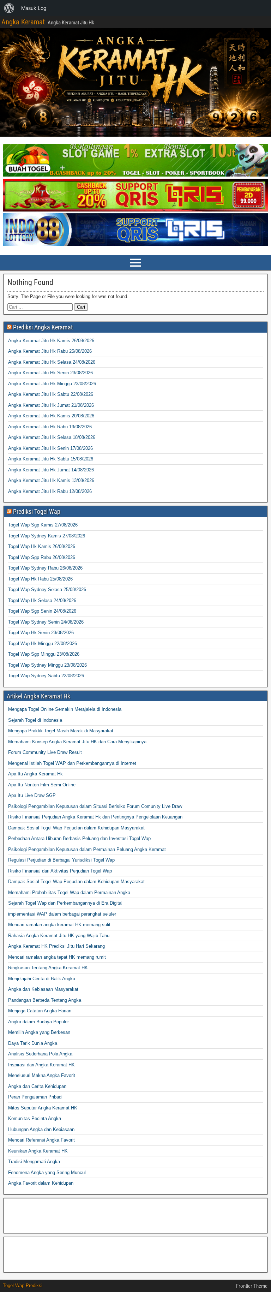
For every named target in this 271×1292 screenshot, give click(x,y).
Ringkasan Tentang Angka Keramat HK (48, 967)
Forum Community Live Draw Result (45, 752)
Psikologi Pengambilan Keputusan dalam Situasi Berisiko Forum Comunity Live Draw (95, 806)
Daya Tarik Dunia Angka (32, 1043)
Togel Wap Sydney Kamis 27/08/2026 (46, 535)
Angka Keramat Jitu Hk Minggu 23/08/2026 (52, 383)
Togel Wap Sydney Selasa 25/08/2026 (47, 589)
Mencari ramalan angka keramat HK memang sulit (59, 924)
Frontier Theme (251, 1286)
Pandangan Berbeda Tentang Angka (44, 1000)
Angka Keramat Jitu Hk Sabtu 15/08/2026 (50, 459)
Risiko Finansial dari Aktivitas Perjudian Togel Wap (60, 871)
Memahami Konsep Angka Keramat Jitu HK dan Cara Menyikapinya (77, 741)
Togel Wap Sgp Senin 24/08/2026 (42, 611)
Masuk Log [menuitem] (34, 8)
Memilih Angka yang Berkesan (39, 1032)
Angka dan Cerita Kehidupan (37, 1086)
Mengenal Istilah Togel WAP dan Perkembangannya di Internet (72, 763)
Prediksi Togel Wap (36, 511)
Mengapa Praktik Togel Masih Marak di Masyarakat (60, 730)
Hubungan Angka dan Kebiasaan (41, 1129)
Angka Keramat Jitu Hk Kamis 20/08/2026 (51, 415)
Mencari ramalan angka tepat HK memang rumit (57, 957)
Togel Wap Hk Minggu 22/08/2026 (42, 643)
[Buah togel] (135, 175)
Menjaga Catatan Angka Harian (39, 1010)
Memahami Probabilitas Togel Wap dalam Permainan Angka (69, 892)
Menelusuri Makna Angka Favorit (41, 1075)
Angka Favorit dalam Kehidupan (40, 1183)
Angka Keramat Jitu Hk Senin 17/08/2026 (50, 448)
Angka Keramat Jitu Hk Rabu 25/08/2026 (50, 351)
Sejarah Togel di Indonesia (35, 720)
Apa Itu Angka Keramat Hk (35, 773)
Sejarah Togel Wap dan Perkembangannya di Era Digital (65, 903)
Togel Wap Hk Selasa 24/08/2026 (42, 600)
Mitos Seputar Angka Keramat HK (42, 1108)
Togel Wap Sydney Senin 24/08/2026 (46, 622)
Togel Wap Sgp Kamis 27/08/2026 (43, 525)
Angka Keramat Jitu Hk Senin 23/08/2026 (50, 372)
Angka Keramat (23, 22)
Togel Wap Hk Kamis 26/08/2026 (41, 546)
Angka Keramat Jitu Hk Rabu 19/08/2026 (50, 426)
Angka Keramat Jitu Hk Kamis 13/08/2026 (51, 480)
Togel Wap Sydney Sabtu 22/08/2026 (46, 675)
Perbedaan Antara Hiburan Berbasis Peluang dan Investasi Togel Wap (79, 838)
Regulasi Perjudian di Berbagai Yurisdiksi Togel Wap (61, 860)
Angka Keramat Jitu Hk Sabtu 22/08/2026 (50, 394)
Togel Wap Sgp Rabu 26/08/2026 (41, 557)
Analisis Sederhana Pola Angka (40, 1053)
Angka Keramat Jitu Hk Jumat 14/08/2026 (51, 469)
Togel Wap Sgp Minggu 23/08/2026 (43, 654)
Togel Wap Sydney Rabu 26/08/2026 (45, 568)
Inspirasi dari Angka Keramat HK (41, 1064)
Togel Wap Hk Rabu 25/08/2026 (40, 579)
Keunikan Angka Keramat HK (38, 1151)
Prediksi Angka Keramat (43, 327)
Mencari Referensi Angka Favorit (41, 1140)
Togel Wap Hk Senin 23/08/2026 (41, 632)
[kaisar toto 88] (135, 210)
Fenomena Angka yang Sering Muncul (47, 1172)
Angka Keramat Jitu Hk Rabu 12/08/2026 (50, 491)
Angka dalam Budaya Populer (38, 1021)
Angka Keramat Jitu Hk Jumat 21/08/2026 (51, 405)
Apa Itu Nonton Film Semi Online (42, 784)
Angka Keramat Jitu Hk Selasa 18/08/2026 (51, 437)
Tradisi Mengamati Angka (34, 1161)
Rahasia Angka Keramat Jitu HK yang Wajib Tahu (58, 935)
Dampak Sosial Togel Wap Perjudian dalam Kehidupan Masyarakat (76, 827)
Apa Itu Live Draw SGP (32, 795)
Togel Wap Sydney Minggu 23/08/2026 (47, 665)
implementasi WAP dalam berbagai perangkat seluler (62, 914)
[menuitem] (9, 8)
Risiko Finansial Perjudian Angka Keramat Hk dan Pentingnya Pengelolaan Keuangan (95, 817)
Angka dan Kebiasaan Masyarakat (43, 989)
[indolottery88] (135, 244)
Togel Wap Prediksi (22, 1285)
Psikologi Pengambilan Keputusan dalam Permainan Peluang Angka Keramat (87, 849)
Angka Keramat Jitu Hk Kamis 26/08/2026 (51, 340)
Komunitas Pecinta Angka (34, 1118)
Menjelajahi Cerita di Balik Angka (41, 978)
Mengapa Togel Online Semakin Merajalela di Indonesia (64, 709)
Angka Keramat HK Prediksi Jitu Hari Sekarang (56, 946)
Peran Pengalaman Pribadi (35, 1097)
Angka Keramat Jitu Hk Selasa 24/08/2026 (51, 362)
